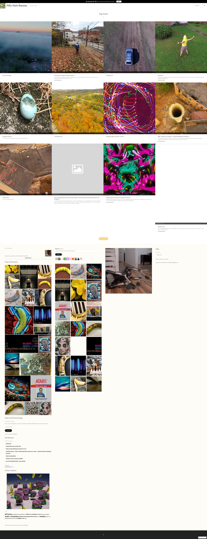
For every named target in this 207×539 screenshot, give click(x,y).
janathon (34, 514)
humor (30, 514)
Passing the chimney (7, 136)
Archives (7, 465)
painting (21, 516)
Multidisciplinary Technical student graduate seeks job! (118, 197)
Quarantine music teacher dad (13, 446)
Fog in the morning (7, 75)
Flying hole (8, 443)
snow (49, 516)
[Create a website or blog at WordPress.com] (103, 534)
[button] (12, 269)
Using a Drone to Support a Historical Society (64, 75)
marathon (43, 514)
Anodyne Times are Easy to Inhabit (14, 458)
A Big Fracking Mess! (11, 456)
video (19, 518)
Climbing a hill (109, 75)
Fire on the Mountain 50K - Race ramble (15, 461)
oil (10, 516)
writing (23, 518)
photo (32, 516)
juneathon (39, 514)
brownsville (14, 514)
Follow (8, 430)
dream (20, 514)
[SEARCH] (204, 6)
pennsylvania (26, 516)
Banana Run (160, 75)
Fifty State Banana (16, 5)
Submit (58, 254)
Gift (119, 1)
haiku (27, 514)
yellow (26, 518)
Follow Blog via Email (9, 421)
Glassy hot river (161, 227)
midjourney (47, 514)
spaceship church (8, 518)
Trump (16, 518)
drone (22, 514)
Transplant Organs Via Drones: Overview (115, 136)
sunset (13, 518)
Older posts (103, 238)
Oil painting (14, 516)
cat (17, 514)
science (46, 516)
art (6, 514)
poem (35, 516)
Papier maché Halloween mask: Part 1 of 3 (16, 448)
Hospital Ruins (6, 197)
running (42, 516)
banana (9, 514)
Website (59, 248)
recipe (38, 516)
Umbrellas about (28, 257)
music (7, 516)
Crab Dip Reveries (58, 136)
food (25, 514)
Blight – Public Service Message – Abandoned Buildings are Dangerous (173, 136)
